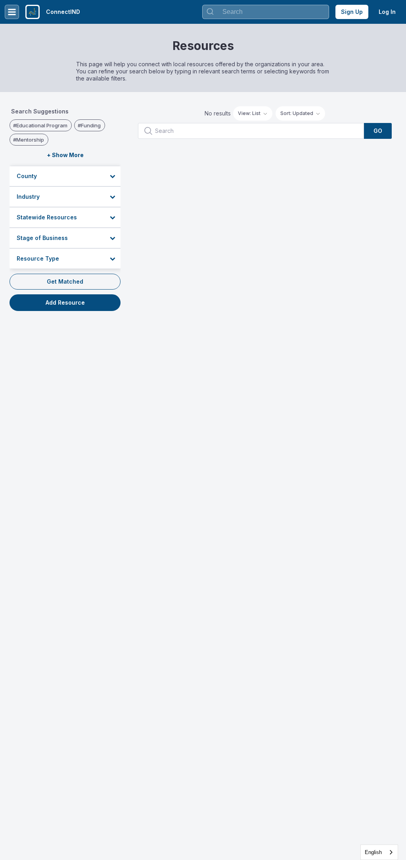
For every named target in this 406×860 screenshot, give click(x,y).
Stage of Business (42, 237)
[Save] (379, 163)
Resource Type (38, 258)
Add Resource (65, 302)
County (27, 176)
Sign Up (352, 11)
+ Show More (65, 155)
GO (377, 130)
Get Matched (65, 281)
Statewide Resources (47, 217)
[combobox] (379, 852)
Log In (387, 11)
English (373, 852)
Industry (28, 196)
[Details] (363, 163)
